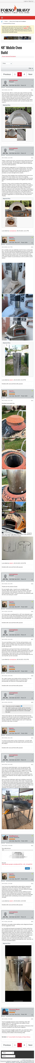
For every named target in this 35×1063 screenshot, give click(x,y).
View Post (21, 706)
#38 (32, 675)
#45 (32, 1019)
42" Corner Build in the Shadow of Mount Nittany (18, 1037)
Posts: (22, 85)
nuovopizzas (13, 80)
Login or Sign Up (28, 1)
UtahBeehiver (13, 836)
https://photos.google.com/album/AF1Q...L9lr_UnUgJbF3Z (17, 864)
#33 (32, 247)
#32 (32, 158)
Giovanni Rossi (14, 1009)
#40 (32, 738)
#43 (32, 883)
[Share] (32, 85)
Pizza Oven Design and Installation (18, 21)
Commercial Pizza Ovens (9, 23)
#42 (32, 845)
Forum (6, 21)
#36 (32, 611)
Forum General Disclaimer (9, 56)
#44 (32, 921)
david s (11, 237)
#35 (32, 584)
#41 (32, 764)
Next (30, 74)
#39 (32, 702)
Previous (7, 74)
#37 (32, 639)
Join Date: (12, 85)
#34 (32, 400)
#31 (32, 90)
